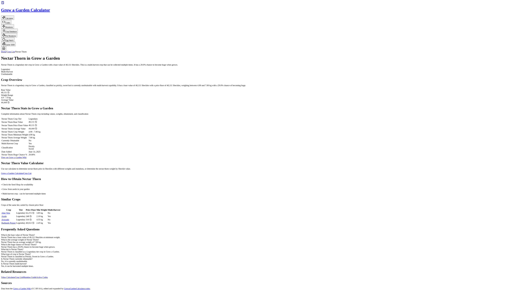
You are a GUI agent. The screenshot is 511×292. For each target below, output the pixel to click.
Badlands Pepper (8, 223)
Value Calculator (8, 277)
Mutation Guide (29, 277)
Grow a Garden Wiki (22, 288)
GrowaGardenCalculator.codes (77, 288)
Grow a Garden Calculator (12, 173)
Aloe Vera (5, 213)
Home (3, 52)
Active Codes (42, 277)
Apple (4, 216)
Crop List (11, 52)
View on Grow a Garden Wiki (13, 157)
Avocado (5, 220)
